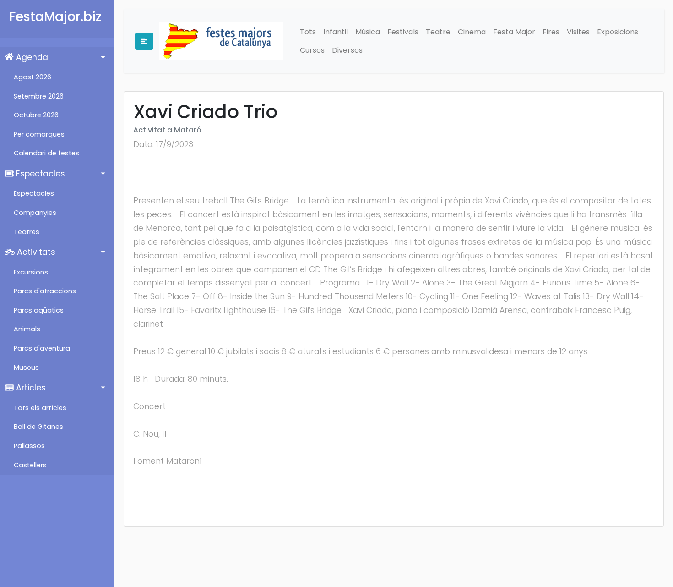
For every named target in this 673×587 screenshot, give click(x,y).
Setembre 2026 (39, 96)
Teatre (438, 32)
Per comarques (39, 134)
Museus (26, 367)
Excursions (31, 272)
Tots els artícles (40, 407)
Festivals (402, 32)
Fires (551, 32)
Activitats (35, 252)
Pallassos (29, 445)
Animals (27, 329)
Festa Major (514, 32)
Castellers (30, 465)
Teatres (26, 231)
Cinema (472, 32)
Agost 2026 (32, 77)
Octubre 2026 (36, 115)
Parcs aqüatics (39, 310)
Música (367, 32)
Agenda (31, 57)
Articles (30, 387)
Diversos (347, 50)
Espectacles (39, 173)
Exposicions (617, 32)
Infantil (335, 32)
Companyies (35, 212)
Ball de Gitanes (38, 426)
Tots (308, 32)
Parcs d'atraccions (45, 291)
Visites (578, 32)
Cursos (312, 50)
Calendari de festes (46, 153)
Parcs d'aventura (42, 348)
